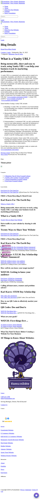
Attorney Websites (6, 449)
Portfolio (3, 466)
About (2, 463)
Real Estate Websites (7, 443)
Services (2, 426)
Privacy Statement (25, 490)
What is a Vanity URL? (8, 204)
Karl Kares (4, 472)
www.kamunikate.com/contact (10, 149)
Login (2, 20)
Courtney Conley (6, 52)
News (2, 469)
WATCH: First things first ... (9, 311)
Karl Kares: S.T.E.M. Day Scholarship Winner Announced (18, 247)
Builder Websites (6, 446)
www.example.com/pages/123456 (17, 97)
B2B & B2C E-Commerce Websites (11, 436)
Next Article (4, 154)
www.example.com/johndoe (9, 100)
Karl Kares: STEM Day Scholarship (11, 278)
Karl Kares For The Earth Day (10, 190)
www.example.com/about (14, 98)
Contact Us (4, 405)
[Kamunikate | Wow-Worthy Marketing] (13, 1)
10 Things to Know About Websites (11, 324)
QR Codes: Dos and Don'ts (9, 296)
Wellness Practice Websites (9, 455)
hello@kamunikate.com (8, 398)
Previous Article (5, 153)
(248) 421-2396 (5, 397)
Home (2, 49)
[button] (36, 495)
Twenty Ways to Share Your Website (11, 220)
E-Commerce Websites (7, 433)
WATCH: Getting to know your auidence (13, 261)
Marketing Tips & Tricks (15, 54)
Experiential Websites (7, 430)
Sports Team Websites (7, 452)
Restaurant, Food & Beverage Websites (12, 440)
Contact (2, 393)
